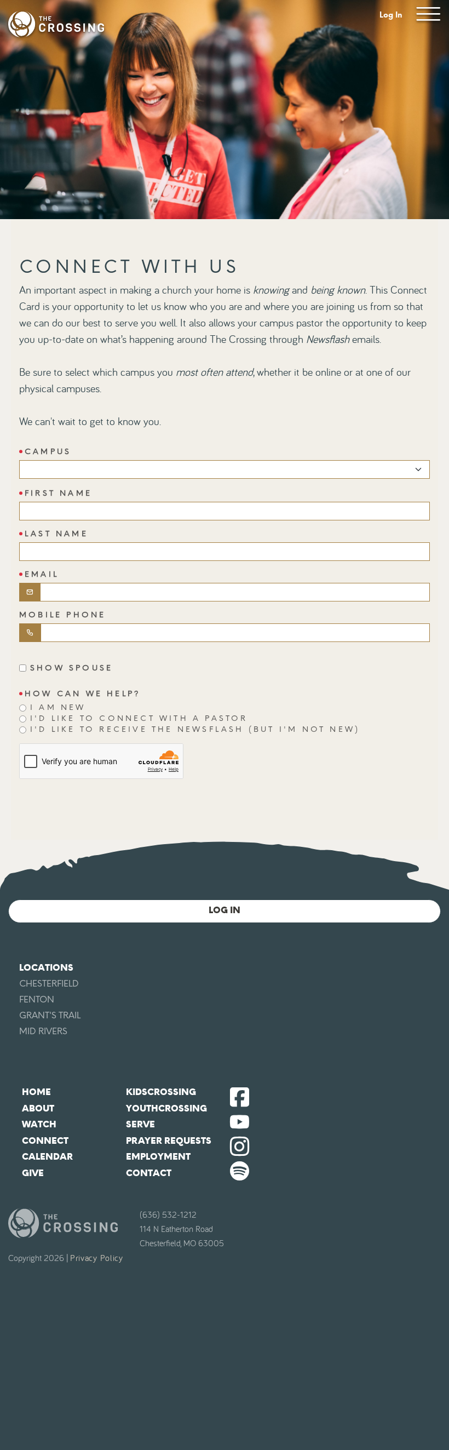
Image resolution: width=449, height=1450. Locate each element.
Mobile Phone (62, 615)
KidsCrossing (161, 1092)
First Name (58, 493)
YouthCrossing (166, 1108)
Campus (48, 451)
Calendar (47, 1156)
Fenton (36, 999)
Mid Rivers (43, 1031)
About (38, 1108)
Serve (140, 1124)
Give (33, 1173)
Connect (45, 1141)
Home (36, 1092)
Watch (39, 1124)
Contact (148, 1173)
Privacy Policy (96, 1258)
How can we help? (83, 693)
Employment (158, 1156)
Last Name (56, 533)
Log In (390, 15)
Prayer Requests (168, 1141)
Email (42, 574)
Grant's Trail (49, 1015)
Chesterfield (49, 983)
